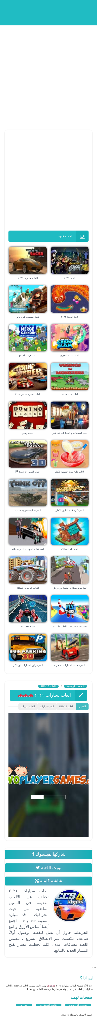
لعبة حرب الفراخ (27, 355)
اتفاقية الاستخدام (48, 1005)
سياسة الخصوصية (78, 1005)
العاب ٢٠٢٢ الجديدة (69, 355)
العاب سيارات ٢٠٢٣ (28, 278)
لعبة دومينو (27, 433)
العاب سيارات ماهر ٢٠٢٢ (28, 394)
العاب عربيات (28, 706)
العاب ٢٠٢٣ (69, 278)
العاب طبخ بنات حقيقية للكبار (70, 471)
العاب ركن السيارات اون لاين (27, 665)
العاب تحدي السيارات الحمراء (69, 665)
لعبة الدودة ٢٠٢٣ (69, 316)
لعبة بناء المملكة (69, 549)
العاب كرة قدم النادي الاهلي (69, 510)
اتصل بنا (24, 1005)
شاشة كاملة (50, 880)
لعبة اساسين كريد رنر (27, 316)
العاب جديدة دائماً (70, 394)
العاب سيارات (47, 706)
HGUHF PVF (28, 626)
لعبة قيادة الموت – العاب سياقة (28, 549)
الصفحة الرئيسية (75, 686)
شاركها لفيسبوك (49, 854)
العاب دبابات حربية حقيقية (27, 510)
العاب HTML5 (48, 686)
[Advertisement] (48, 73)
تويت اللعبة (50, 867)
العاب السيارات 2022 (29, 471)
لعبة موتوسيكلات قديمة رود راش (70, 587)
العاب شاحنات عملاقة (28, 587)
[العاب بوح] (54, 12)
